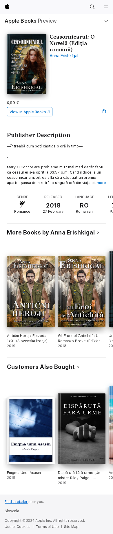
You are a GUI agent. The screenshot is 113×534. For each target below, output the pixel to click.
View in (28, 112)
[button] (92, 7)
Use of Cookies (17, 527)
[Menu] (106, 7)
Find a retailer (16, 502)
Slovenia (12, 511)
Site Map (71, 527)
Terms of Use (47, 527)
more (101, 183)
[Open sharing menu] (104, 111)
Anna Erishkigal (64, 55)
